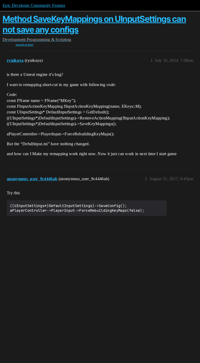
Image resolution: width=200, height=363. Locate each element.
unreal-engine (24, 44)
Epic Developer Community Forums (34, 5)
